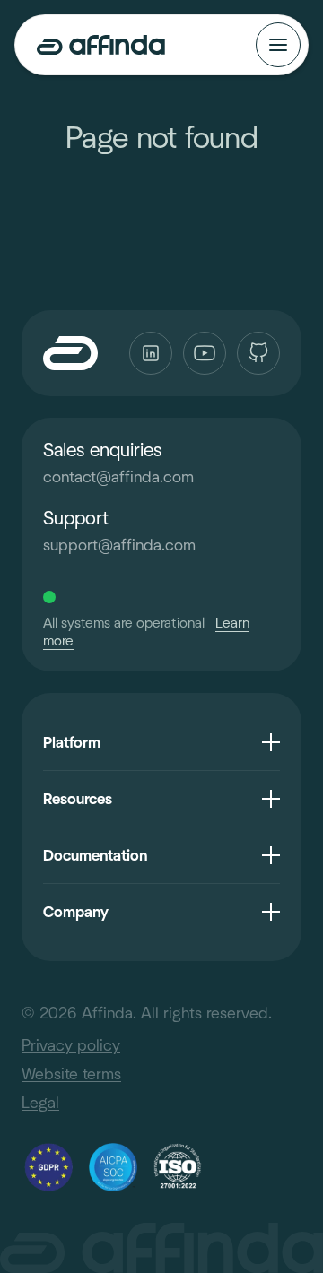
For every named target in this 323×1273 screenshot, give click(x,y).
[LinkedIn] (150, 353)
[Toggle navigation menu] (278, 44)
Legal (40, 1103)
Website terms (71, 1074)
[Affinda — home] (101, 45)
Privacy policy (71, 1045)
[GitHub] (258, 353)
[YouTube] (204, 353)
